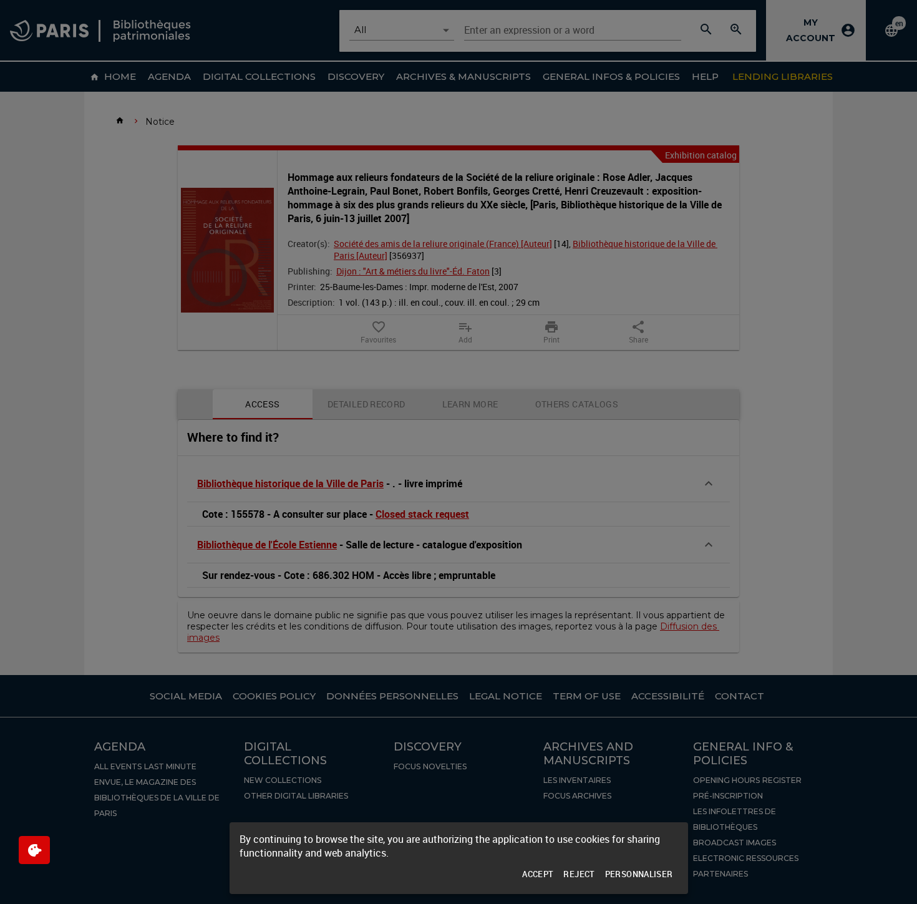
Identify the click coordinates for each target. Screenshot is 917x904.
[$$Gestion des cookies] (34, 850)
